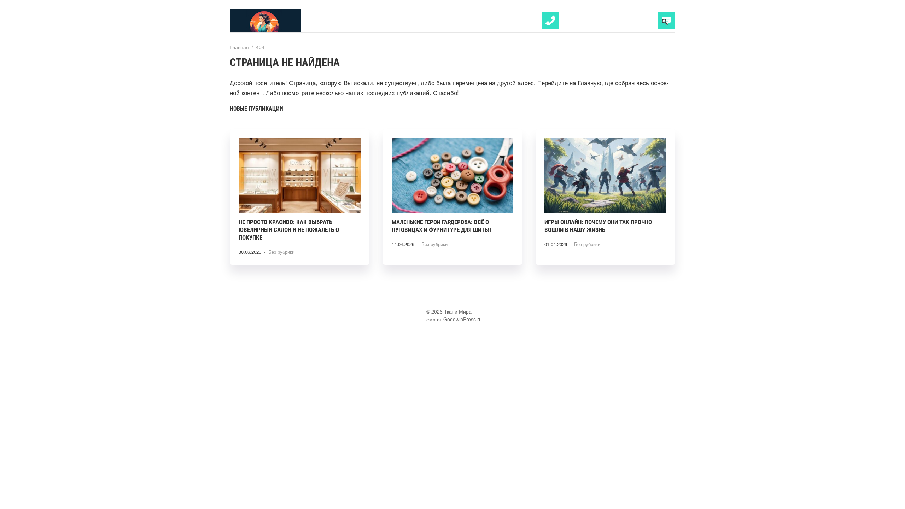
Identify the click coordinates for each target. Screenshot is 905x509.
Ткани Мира (283, 20)
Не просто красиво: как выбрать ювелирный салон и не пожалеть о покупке (289, 229)
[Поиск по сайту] (664, 21)
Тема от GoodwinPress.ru (453, 319)
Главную (589, 82)
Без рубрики (281, 251)
